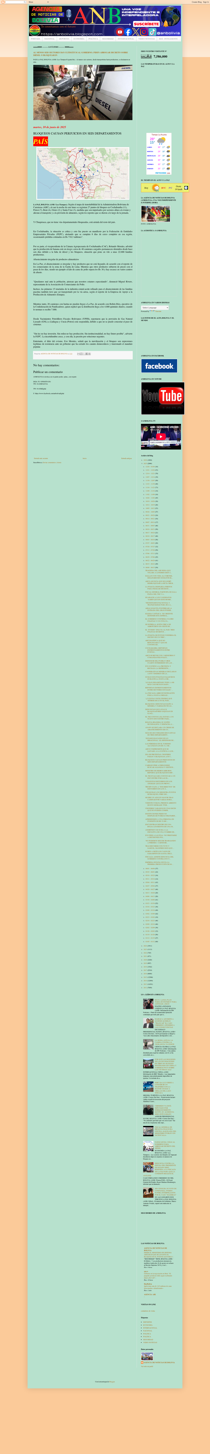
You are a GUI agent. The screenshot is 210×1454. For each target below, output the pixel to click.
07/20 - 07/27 (150, 546)
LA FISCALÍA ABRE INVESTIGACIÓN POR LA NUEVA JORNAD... (160, 694)
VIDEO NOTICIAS (146, 38)
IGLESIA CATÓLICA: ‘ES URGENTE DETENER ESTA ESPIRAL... (159, 614)
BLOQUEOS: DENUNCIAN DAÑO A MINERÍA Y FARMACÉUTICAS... (159, 705)
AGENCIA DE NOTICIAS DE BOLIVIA (54, 354)
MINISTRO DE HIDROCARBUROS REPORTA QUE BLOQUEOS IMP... (159, 771)
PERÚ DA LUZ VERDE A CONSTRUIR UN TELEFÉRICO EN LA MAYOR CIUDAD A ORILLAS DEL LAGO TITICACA (164, 1087)
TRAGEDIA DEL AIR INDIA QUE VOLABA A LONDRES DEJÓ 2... (158, 571)
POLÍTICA (93, 38)
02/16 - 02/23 (150, 920)
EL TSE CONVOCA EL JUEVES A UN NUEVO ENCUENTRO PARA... (159, 718)
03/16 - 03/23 (150, 906)
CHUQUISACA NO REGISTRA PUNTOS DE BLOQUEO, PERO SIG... (160, 793)
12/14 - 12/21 (150, 473)
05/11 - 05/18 (150, 879)
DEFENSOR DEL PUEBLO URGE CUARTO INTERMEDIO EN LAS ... (159, 662)
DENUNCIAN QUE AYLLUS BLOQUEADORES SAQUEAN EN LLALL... (159, 711)
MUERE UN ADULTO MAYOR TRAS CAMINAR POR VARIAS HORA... (159, 798)
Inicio (85, 458)
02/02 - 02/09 (150, 927)
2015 (145, 977)
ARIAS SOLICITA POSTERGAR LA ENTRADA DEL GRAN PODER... (158, 609)
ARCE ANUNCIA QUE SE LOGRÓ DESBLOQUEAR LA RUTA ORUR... (159, 582)
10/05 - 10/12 (150, 508)
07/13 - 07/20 (150, 550)
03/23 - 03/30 (150, 903)
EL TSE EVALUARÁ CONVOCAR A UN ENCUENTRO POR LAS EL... (160, 777)
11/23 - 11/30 (150, 484)
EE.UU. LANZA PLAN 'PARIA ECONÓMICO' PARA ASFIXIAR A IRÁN (166, 1002)
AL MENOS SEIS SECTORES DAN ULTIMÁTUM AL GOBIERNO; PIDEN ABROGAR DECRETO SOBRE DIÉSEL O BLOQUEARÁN (80, 54)
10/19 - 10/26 (150, 501)
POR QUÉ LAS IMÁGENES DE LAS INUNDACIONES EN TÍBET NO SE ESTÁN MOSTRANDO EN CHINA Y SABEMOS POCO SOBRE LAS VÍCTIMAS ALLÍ (165, 1064)
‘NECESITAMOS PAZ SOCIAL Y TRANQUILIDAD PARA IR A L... (158, 604)
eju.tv (146, 1271)
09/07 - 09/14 (150, 522)
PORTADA (35, 38)
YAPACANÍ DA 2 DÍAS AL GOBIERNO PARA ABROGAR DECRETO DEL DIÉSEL (165, 1145)
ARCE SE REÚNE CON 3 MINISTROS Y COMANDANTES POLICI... (160, 656)
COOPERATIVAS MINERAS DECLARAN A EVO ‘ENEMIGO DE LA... (160, 672)
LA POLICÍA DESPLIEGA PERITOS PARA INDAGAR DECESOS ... (158, 587)
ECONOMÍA (79, 38)
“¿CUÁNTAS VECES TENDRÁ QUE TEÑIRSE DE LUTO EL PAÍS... (158, 699)
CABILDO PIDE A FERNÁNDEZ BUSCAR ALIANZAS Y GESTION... (159, 766)
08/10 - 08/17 (150, 536)
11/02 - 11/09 (150, 494)
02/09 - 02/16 (150, 924)
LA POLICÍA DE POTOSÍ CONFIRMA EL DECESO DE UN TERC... (160, 636)
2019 (145, 963)
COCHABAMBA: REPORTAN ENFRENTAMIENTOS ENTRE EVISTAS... (157, 650)
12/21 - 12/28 (150, 470)
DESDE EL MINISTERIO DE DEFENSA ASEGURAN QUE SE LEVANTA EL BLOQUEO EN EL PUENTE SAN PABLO (158, 1254)
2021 (145, 956)
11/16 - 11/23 (150, 487)
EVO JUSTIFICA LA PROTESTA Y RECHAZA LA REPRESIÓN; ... (158, 667)
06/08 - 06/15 (150, 567)
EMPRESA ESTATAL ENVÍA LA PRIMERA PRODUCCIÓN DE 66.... (159, 863)
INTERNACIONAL (126, 38)
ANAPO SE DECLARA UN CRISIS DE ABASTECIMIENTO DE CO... (159, 728)
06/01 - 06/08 (150, 868)
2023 (145, 949)
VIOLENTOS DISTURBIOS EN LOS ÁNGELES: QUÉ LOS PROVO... (158, 782)
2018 (145, 967)
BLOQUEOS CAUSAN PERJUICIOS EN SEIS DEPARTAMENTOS (160, 761)
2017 (145, 970)
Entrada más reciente (41, 458)
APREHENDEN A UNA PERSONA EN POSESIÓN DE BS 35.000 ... (159, 820)
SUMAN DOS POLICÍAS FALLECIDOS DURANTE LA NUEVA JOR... (160, 678)
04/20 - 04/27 (150, 889)
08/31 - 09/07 (150, 525)
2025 (145, 463)
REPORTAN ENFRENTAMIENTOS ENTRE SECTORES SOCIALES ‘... (159, 688)
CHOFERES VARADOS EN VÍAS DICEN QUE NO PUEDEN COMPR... (160, 809)
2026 (145, 460)
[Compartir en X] (84, 353)
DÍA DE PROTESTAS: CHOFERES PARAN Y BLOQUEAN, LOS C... (158, 755)
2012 (145, 987)
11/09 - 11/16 (150, 491)
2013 (145, 984)
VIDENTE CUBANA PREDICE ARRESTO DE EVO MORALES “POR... (160, 804)
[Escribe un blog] (81, 353)
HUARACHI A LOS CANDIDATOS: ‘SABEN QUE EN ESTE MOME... (158, 598)
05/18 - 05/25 (150, 875)
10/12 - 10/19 (150, 505)
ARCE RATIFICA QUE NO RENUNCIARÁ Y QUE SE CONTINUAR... (156, 642)
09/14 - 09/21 (150, 518)
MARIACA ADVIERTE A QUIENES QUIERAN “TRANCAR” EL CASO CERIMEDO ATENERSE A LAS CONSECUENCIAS (165, 1023)
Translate (158, 311)
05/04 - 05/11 (150, 882)
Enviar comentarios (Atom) (52, 462)
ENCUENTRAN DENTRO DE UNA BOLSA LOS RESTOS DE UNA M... (159, 825)
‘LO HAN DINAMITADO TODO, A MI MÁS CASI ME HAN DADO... (159, 683)
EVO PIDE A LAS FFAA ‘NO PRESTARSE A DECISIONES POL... (161, 836)
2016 (145, 973)
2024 (145, 946)
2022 (145, 953)
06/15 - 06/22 (150, 564)
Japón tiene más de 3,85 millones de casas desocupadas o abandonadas (158, 1287)
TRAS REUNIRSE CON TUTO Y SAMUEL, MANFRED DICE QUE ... (159, 847)
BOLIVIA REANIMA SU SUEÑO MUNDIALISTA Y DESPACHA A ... (159, 723)
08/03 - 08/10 (150, 539)
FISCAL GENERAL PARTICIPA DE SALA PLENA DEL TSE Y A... (161, 593)
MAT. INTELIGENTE (168, 38)
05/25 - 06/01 (150, 872)
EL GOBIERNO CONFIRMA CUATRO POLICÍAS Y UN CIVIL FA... (159, 620)
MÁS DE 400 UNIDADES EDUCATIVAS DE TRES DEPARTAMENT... (160, 734)
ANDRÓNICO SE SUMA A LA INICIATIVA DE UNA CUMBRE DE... (160, 831)
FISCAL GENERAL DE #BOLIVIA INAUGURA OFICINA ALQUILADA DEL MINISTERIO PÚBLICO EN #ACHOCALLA (165, 1131)
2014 (145, 980)
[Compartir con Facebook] (86, 353)
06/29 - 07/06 (150, 557)
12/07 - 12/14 (150, 477)
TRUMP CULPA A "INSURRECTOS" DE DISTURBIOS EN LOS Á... (160, 788)
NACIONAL (49, 38)
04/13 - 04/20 (150, 893)
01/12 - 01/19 (150, 938)
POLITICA (147, 1333)
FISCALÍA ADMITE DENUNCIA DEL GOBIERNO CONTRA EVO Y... (159, 858)
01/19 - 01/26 (150, 934)
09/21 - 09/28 (150, 515)
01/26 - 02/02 (150, 931)
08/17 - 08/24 (150, 532)
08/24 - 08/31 (150, 529)
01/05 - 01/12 (150, 941)
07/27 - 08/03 (150, 543)
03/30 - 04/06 (150, 899)
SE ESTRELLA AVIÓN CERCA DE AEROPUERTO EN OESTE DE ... (158, 625)
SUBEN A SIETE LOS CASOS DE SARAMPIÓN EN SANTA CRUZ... (159, 852)
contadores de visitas (148, 1311)
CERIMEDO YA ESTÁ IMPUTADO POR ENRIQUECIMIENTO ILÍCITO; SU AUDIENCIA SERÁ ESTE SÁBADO (164, 1110)
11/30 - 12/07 (150, 480)
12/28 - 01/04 (150, 466)
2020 (145, 960)
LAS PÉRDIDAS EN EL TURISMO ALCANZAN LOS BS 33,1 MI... (158, 744)
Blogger (112, 1381)
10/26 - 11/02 (150, 498)
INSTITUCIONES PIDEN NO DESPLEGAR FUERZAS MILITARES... (160, 815)
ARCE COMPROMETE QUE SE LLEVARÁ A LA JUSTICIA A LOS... (159, 750)
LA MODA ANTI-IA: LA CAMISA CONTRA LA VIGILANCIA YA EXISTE (164, 1042)
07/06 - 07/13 (150, 553)
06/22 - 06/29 (150, 560)
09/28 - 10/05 (150, 512)
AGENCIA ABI (150, 1294)
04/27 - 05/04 (150, 886)
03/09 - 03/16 (150, 910)
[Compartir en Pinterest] (89, 353)
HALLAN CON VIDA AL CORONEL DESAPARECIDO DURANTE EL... (159, 577)
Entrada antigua (126, 458)
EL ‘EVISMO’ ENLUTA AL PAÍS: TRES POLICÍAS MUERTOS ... (160, 631)
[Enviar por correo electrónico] (78, 353)
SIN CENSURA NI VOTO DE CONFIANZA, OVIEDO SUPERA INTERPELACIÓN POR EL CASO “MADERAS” (165, 1191)
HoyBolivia (148, 1284)
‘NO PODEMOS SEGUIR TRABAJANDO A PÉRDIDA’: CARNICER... (160, 841)
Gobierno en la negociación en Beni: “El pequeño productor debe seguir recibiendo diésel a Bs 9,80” (158, 1275)
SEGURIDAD (108, 38)
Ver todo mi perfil (147, 1366)
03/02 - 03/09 (150, 913)
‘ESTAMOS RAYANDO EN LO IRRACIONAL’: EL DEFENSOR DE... (160, 739)
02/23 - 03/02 (150, 917)
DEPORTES (64, 38)
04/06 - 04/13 (150, 896)
